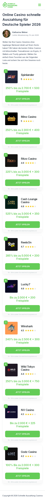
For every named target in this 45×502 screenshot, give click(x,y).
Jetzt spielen (23, 99)
